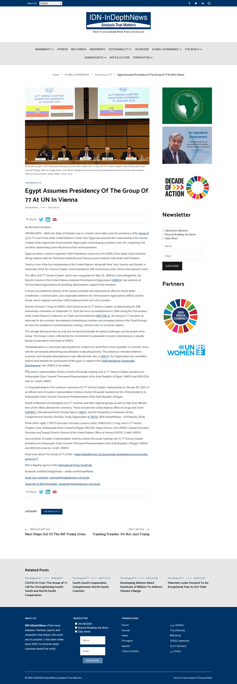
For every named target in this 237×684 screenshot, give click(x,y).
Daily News (171, 238)
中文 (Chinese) (177, 630)
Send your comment (36, 477)
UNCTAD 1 (102, 315)
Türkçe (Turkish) (130, 651)
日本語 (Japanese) (179, 640)
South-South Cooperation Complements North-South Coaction (91, 587)
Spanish (126, 646)
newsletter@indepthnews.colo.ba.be (79, 484)
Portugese (127, 640)
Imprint (192, 678)
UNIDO (116, 280)
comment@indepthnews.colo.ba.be (69, 477)
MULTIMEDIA (78, 49)
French (125, 625)
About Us (32, 3)
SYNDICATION (141, 57)
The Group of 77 (33, 183)
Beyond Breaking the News (180, 234)
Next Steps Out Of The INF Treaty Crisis (55, 532)
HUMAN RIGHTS (93, 57)
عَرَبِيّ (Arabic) (177, 625)
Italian (125, 635)
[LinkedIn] (202, 3)
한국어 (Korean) (178, 646)
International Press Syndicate (75, 465)
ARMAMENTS (43, 49)
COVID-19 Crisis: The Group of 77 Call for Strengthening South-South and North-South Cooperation (46, 589)
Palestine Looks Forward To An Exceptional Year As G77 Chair (188, 585)
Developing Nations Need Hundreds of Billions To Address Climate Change (141, 587)
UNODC (30, 412)
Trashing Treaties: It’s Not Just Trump (120, 532)
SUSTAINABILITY (119, 49)
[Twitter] (195, 3)
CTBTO (92, 417)
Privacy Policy (205, 678)
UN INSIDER (142, 49)
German (126, 630)
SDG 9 (105, 356)
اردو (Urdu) (175, 651)
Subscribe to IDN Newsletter (41, 484)
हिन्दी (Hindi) (175, 635)
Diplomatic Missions (176, 230)
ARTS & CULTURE (120, 57)
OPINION (62, 49)
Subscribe (172, 266)
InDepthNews (31, 207)
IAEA (83, 412)
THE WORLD (192, 49)
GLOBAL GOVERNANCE (165, 49)
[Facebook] (189, 3)
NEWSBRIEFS (97, 49)
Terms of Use (180, 678)
